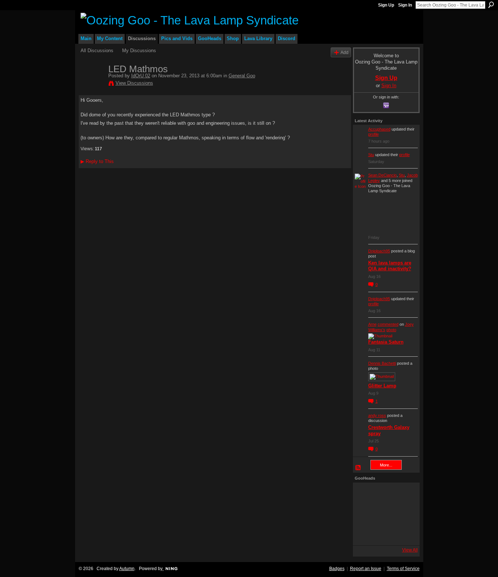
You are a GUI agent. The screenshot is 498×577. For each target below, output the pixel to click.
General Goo (242, 75)
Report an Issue (365, 568)
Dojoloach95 (379, 251)
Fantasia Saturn (386, 342)
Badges (337, 568)
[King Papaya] (364, 494)
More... (386, 465)
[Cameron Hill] (384, 494)
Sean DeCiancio (382, 175)
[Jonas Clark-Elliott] (364, 514)
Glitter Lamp (382, 385)
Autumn (127, 568)
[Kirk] (384, 514)
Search (491, 4)
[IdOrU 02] (92, 84)
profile (373, 134)
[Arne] (384, 533)
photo (391, 330)
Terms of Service (403, 568)
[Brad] (404, 514)
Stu (371, 154)
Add (345, 52)
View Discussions (134, 83)
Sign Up (386, 5)
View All (410, 550)
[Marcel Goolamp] (404, 533)
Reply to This (97, 161)
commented (388, 324)
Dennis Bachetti (382, 363)
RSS (358, 468)
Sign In (405, 5)
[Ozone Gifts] (404, 494)
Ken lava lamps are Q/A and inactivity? (389, 266)
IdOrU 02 (140, 75)
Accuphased (379, 129)
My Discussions (139, 50)
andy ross (377, 415)
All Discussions (97, 50)
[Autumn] (364, 533)
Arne (372, 324)
